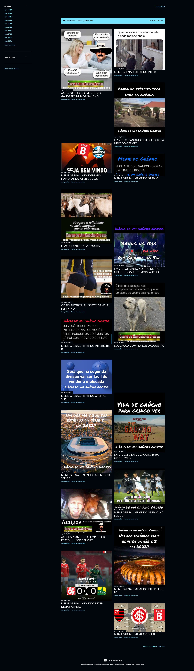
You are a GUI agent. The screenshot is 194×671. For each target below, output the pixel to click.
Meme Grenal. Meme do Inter (135, 634)
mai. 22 (8, 41)
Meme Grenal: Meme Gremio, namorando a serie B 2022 (81, 177)
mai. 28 (8, 37)
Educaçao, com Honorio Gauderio (139, 345)
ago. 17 (8, 34)
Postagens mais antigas (154, 647)
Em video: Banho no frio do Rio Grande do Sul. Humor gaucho (137, 270)
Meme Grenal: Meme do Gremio (136, 178)
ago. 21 (8, 20)
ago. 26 (8, 10)
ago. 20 (8, 24)
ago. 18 (8, 30)
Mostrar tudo (156, 21)
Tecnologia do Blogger (115, 660)
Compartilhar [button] (65, 99)
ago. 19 (8, 27)
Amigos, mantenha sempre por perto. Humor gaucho (83, 538)
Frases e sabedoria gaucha (80, 245)
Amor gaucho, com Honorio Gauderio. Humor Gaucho (81, 94)
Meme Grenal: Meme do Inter (135, 71)
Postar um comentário (78, 99)
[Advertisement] (86, 121)
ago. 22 (8, 17)
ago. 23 (8, 13)
